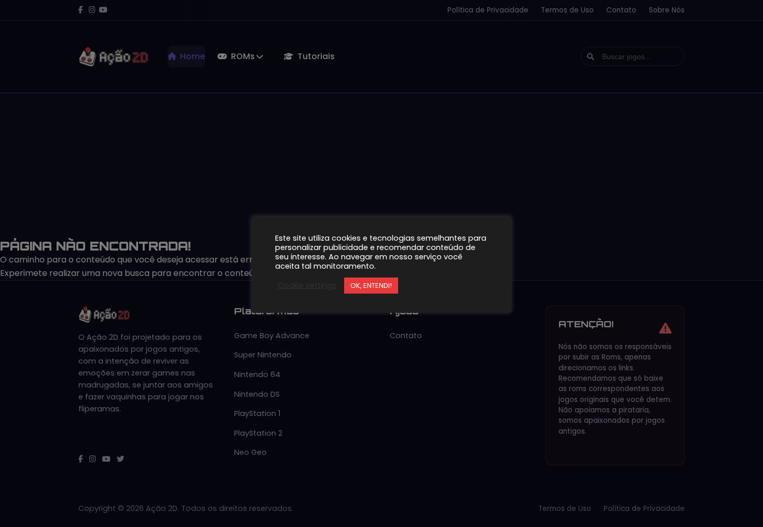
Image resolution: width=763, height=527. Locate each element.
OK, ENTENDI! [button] (371, 285)
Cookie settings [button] (307, 285)
